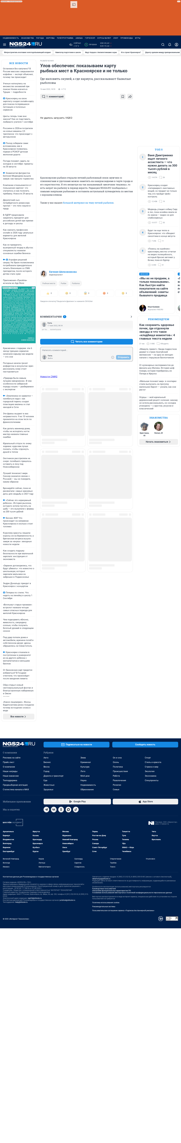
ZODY (115, 38)
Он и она (117, 757)
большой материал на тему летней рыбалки (88, 202)
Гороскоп (90, 38)
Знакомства (27, 38)
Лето (82, 771)
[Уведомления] (169, 45)
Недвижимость (11, 38)
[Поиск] (163, 45)
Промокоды (126, 38)
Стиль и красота (153, 762)
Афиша (79, 38)
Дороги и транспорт (53, 776)
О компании (9, 767)
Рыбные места (48, 283)
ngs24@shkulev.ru (35, 898)
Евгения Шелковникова (63, 271)
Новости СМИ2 (48, 376)
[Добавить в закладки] (123, 96)
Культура (84, 767)
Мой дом (85, 776)
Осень (116, 762)
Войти (50, 358)
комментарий (54, 96)
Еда (45, 780)
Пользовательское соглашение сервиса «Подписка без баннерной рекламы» (123, 911)
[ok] (61, 809)
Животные (49, 785)
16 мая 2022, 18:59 (47, 89)
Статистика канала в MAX (16, 789)
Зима (83, 757)
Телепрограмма (65, 38)
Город (46, 771)
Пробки (91, 44)
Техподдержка (10, 780)
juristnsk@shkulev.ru (67, 900)
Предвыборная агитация (15, 785)
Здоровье (48, 789)
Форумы (50, 38)
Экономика (150, 776)
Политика (118, 767)
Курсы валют (104, 38)
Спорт (148, 757)
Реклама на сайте (12, 757)
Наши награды (10, 771)
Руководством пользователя (104, 889)
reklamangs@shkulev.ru (101, 879)
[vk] (54, 809)
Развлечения (119, 780)
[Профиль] (176, 45)
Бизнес (47, 762)
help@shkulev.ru (21, 902)
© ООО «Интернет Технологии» (16, 919)
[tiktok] (76, 809)
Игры (137, 38)
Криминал (85, 762)
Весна (46, 767)
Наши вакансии (11, 776)
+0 (122, 335)
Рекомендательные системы (103, 907)
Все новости (18, 63)
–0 (129, 335)
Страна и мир (151, 767)
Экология (149, 771)
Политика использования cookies (105, 903)
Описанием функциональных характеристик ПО (111, 891)
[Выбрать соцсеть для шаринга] (130, 96)
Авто (46, 757)
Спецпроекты (152, 780)
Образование (87, 789)
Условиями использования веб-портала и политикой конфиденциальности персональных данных (132, 893)
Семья (116, 789)
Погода (40, 38)
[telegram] (46, 809)
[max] (68, 809)
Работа (116, 776)
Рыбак (63, 283)
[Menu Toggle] (4, 45)
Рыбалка (76, 283)
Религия (117, 785)
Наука (83, 780)
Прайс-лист (8, 762)
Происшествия (120, 771)
